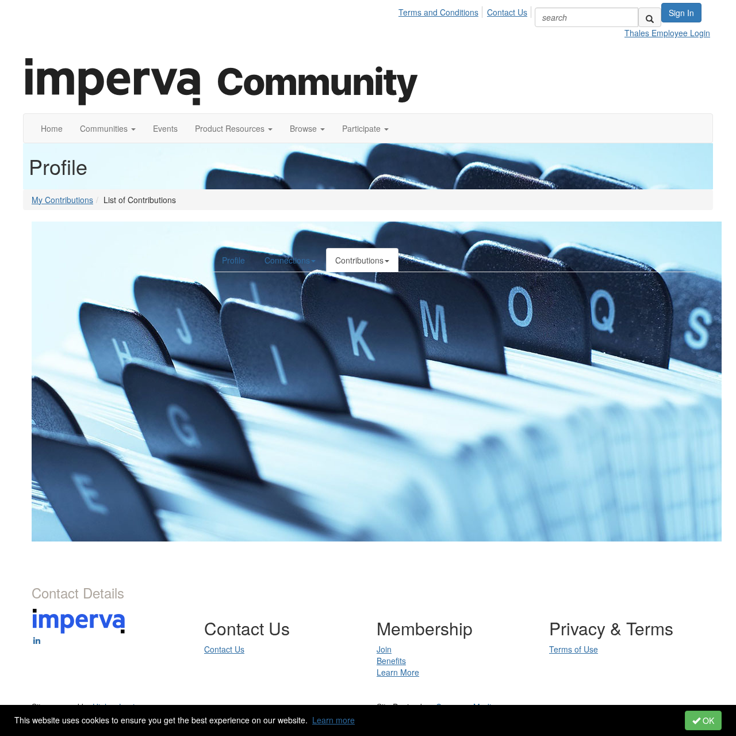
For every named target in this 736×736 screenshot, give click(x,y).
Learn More (398, 672)
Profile (233, 260)
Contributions (359, 260)
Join (384, 649)
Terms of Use (573, 649)
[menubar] (466, 10)
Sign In (681, 12)
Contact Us (507, 12)
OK (707, 720)
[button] (107, 128)
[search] (649, 17)
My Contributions (62, 199)
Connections (287, 260)
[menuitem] (441, 10)
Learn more (333, 720)
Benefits (391, 660)
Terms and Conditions (438, 12)
